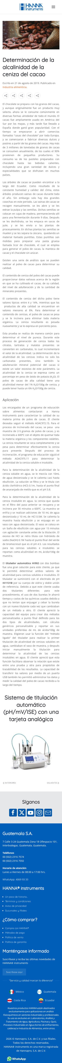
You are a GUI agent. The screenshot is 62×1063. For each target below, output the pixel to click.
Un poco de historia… (16, 896)
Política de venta (14, 937)
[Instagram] (39, 812)
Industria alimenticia (15, 87)
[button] (53, 7)
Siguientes (52, 783)
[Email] (48, 812)
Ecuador (49, 1000)
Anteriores (10, 783)
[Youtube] (30, 812)
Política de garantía (15, 942)
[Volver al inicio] (31, 7)
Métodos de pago (15, 932)
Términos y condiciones (18, 901)
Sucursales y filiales (16, 910)
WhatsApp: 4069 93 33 (15, 879)
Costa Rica (19, 1000)
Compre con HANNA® (17, 928)
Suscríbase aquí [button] (14, 972)
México (19, 991)
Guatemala (49, 991)
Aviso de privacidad (15, 905)
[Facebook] (13, 812)
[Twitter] (22, 812)
